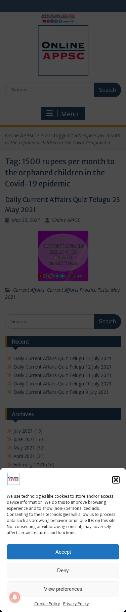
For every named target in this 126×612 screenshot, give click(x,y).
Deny (63, 570)
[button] (116, 479)
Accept (63, 552)
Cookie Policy (47, 604)
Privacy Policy (76, 604)
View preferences (63, 589)
